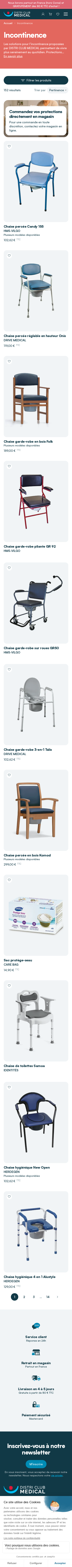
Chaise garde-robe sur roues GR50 (31, 648)
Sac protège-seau (18, 960)
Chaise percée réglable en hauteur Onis (35, 336)
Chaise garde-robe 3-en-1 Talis (28, 749)
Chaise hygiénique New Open (27, 1167)
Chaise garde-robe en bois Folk (28, 441)
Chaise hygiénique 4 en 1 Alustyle (29, 1277)
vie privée (57, 1475)
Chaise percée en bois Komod (27, 855)
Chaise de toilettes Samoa (24, 1066)
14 (47, 1297)
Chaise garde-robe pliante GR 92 (30, 546)
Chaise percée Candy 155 (24, 226)
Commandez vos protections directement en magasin (35, 114)
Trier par (40, 90)
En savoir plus (13, 56)
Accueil (8, 23)
